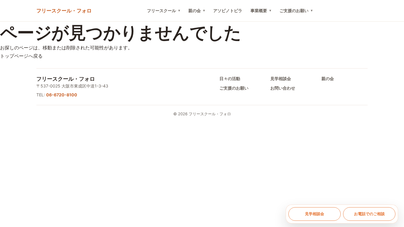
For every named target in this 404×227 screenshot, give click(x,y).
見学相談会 (280, 78)
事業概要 (259, 10)
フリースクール (161, 10)
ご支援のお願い (293, 10)
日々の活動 (229, 78)
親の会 (194, 10)
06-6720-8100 (61, 94)
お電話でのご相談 (369, 213)
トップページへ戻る (21, 56)
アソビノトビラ (227, 10)
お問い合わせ (282, 87)
